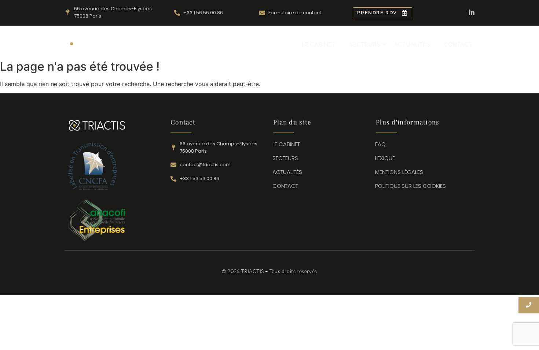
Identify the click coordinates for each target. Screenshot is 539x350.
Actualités (412, 44)
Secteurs (364, 44)
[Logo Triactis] (97, 44)
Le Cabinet (319, 44)
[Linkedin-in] (472, 13)
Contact (458, 44)
